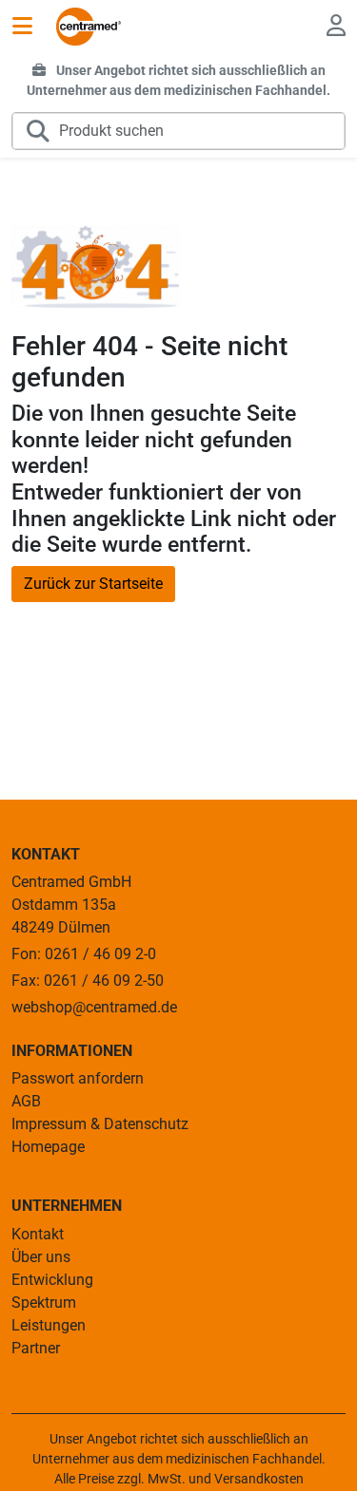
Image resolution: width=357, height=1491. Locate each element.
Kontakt (37, 1234)
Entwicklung (52, 1280)
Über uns (40, 1257)
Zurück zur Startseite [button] (93, 584)
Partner (35, 1348)
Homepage (48, 1147)
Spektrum (43, 1302)
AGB (26, 1101)
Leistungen (48, 1325)
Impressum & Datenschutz (99, 1124)
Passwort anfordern (77, 1078)
